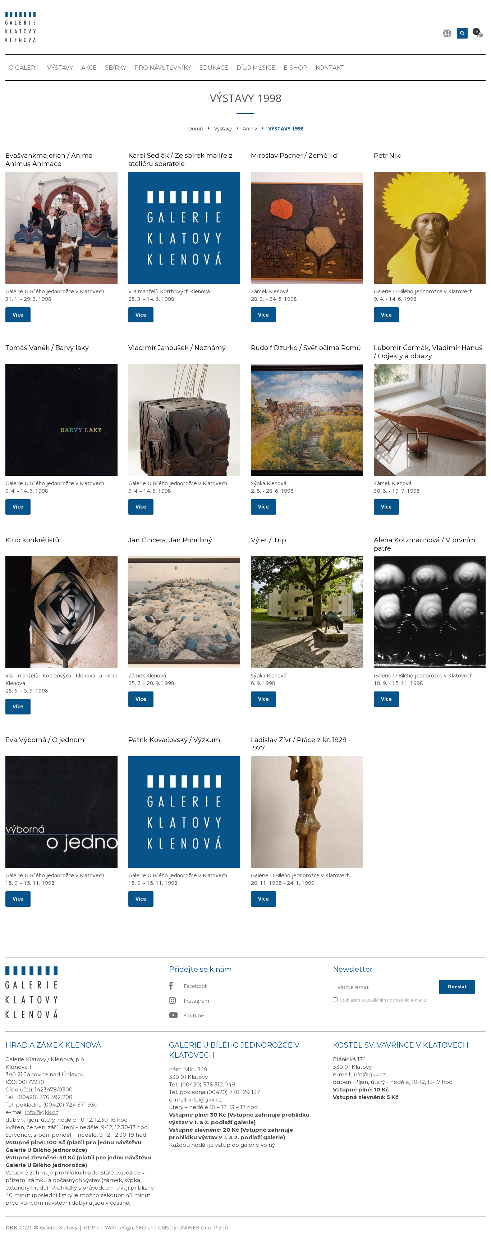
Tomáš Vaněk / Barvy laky (47, 348)
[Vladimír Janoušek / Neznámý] (184, 420)
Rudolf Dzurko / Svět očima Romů (306, 348)
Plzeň (221, 1227)
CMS (163, 1227)
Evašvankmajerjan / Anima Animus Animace (49, 160)
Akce (89, 67)
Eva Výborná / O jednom (44, 740)
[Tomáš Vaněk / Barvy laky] (61, 420)
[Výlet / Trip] (307, 612)
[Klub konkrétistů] (61, 612)
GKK (11, 1227)
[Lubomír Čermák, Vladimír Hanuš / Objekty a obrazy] (430, 420)
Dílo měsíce (256, 67)
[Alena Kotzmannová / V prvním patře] (430, 612)
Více (18, 314)
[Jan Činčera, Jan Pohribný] (184, 612)
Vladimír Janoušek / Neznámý (177, 348)
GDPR (91, 1227)
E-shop (295, 67)
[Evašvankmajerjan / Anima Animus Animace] (61, 228)
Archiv (250, 128)
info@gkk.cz (41, 1112)
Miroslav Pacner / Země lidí (295, 156)
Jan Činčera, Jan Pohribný (170, 540)
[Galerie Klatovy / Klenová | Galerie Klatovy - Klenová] (20, 26)
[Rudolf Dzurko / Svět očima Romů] (307, 420)
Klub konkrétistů (32, 540)
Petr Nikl (388, 156)
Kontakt (330, 67)
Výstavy (60, 67)
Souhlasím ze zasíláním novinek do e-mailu (382, 1000)
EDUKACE (213, 67)
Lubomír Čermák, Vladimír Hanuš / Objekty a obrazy (428, 352)
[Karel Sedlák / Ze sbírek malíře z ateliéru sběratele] (184, 228)
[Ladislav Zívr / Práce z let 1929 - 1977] (307, 812)
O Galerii (24, 67)
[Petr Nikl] (430, 228)
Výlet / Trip (268, 540)
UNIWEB (188, 1227)
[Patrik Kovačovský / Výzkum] (184, 812)
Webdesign (119, 1227)
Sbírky (115, 67)
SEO (141, 1227)
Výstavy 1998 (285, 128)
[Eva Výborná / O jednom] (61, 812)
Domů (195, 128)
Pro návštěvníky (162, 67)
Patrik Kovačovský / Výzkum (174, 740)
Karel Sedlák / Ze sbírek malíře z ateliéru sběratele (180, 160)
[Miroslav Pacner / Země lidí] (307, 228)
